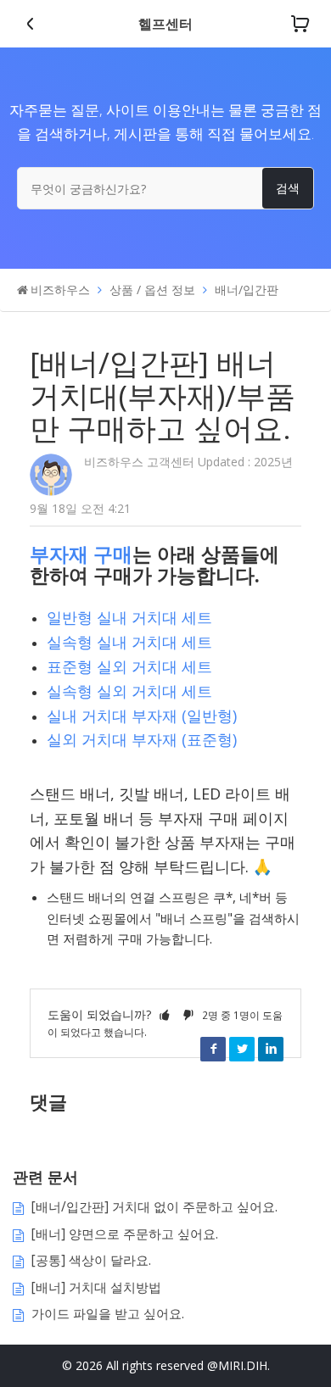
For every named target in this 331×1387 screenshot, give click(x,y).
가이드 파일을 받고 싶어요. (107, 1314)
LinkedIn (270, 1048)
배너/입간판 (246, 289)
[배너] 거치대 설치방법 (96, 1287)
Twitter (242, 1048)
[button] (164, 1014)
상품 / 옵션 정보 (152, 289)
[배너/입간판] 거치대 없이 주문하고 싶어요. (154, 1207)
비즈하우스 (60, 289)
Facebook (213, 1048)
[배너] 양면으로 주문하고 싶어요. (124, 1234)
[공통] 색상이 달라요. (91, 1260)
